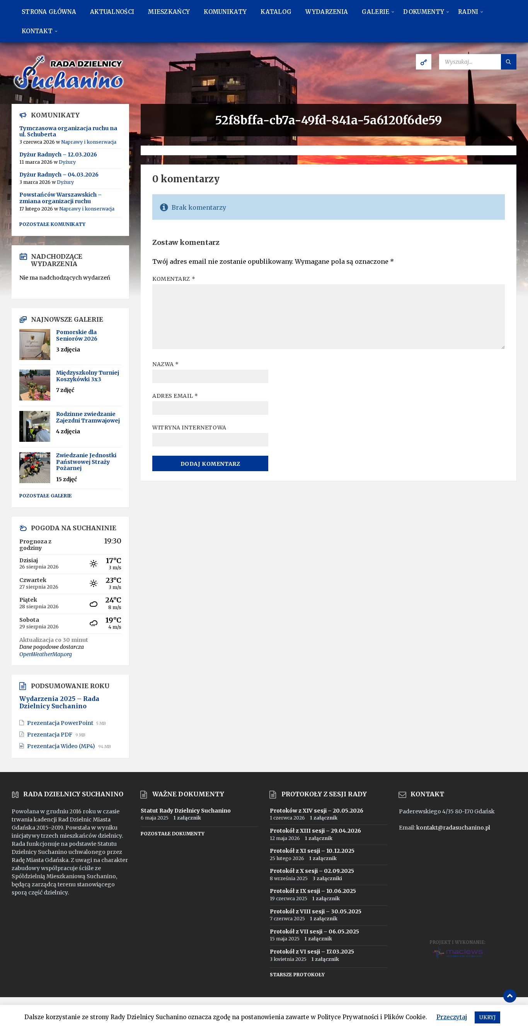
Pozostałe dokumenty (172, 834)
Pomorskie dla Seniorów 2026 (76, 335)
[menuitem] (48, 11)
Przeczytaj (451, 1017)
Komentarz (173, 278)
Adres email (175, 395)
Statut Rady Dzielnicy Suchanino (186, 810)
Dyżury (67, 162)
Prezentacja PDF (50, 734)
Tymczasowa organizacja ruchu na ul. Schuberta (68, 131)
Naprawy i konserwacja (88, 142)
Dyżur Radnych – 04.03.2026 (59, 174)
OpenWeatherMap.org (45, 654)
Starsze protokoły (297, 974)
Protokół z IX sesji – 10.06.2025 (313, 890)
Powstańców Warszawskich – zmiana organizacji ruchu (60, 198)
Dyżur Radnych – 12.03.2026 (58, 154)
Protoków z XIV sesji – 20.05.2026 (316, 810)
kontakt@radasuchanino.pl (453, 827)
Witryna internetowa (189, 427)
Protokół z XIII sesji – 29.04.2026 (315, 830)
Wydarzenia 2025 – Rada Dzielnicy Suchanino (59, 702)
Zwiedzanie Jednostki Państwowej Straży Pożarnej (86, 462)
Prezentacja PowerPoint (60, 722)
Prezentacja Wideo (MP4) (61, 746)
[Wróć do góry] (509, 996)
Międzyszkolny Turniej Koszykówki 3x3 (87, 376)
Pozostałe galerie (45, 496)
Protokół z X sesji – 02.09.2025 (312, 870)
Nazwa (165, 364)
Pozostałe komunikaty (52, 224)
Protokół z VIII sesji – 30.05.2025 (315, 911)
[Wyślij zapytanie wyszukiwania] (508, 62)
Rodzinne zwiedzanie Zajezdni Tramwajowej (88, 417)
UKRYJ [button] (487, 1017)
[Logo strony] (70, 89)
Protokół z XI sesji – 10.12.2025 (312, 850)
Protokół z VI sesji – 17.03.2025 (312, 951)
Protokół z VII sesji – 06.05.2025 (314, 931)
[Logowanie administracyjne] (423, 62)
